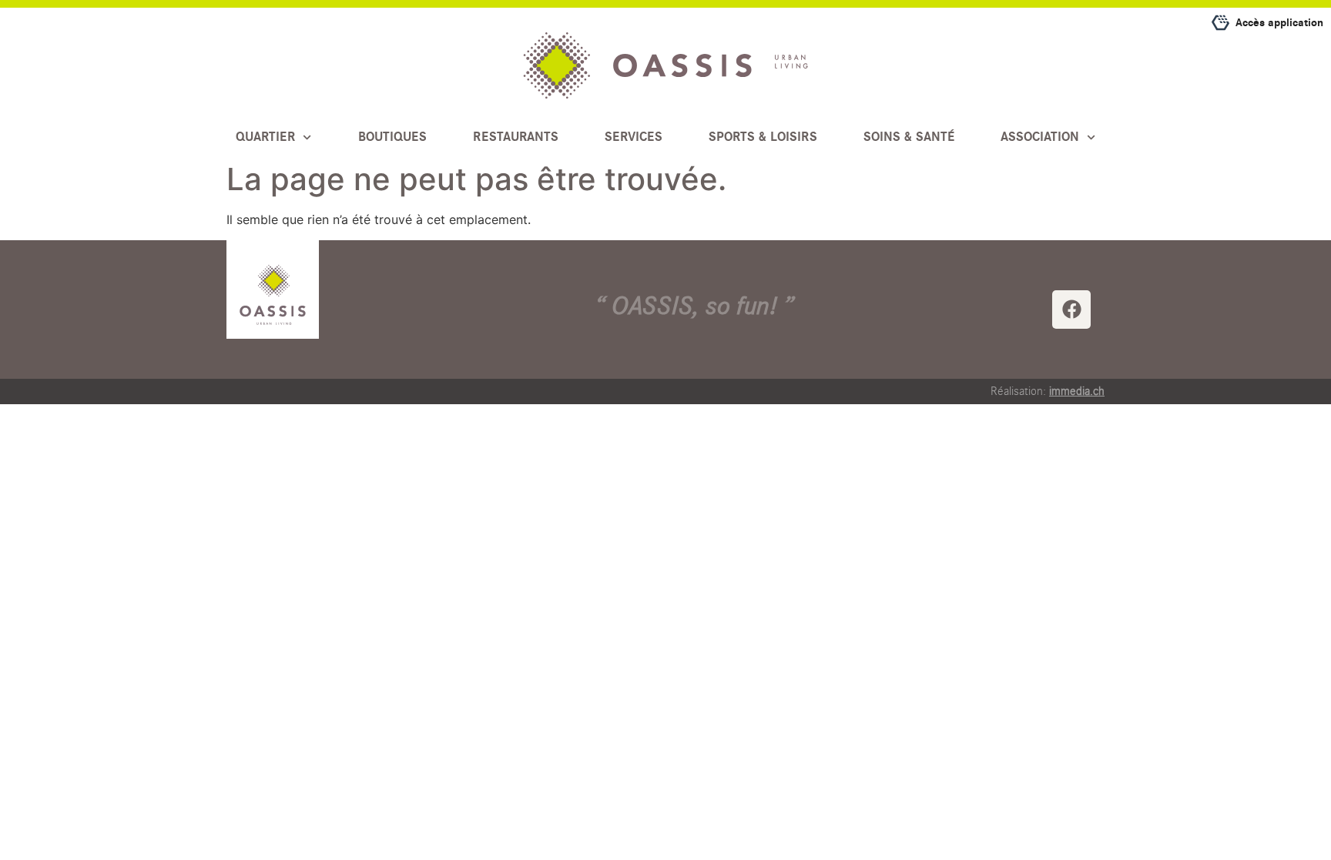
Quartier (265, 137)
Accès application (1279, 22)
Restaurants (515, 137)
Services (633, 137)
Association (1040, 137)
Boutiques (392, 137)
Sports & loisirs (763, 137)
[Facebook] (1071, 309)
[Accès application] (1220, 23)
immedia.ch (1077, 391)
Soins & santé (908, 137)
